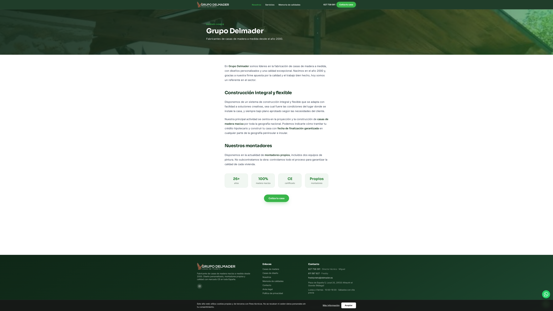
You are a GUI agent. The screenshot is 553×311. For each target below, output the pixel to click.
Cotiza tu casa (346, 4)
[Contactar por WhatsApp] (546, 294)
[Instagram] (199, 286)
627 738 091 (329, 4)
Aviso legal (268, 289)
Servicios (269, 4)
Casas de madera (271, 269)
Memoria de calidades (289, 4)
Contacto (267, 285)
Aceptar (349, 305)
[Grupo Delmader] (213, 4)
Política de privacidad (273, 293)
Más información (331, 305)
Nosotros (256, 4)
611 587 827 (314, 273)
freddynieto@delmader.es (320, 277)
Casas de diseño (270, 273)
